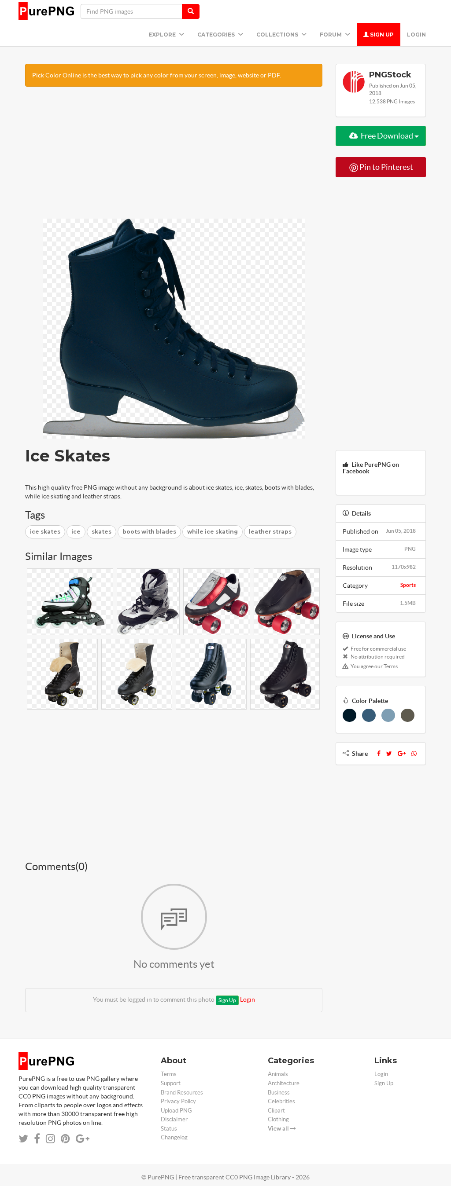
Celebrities (281, 1101)
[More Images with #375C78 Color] (369, 715)
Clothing (278, 1119)
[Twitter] (389, 753)
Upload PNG (176, 1110)
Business (279, 1092)
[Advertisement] (173, 157)
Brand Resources (182, 1092)
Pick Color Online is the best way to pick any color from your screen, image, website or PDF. (156, 75)
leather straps (270, 531)
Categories (216, 34)
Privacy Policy (178, 1101)
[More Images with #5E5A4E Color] (407, 715)
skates (101, 531)
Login (416, 34)
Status (169, 1128)
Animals (278, 1074)
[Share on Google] (82, 1139)
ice (76, 531)
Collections (277, 34)
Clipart (276, 1110)
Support (171, 1083)
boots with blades (149, 531)
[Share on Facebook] (37, 1139)
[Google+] (402, 753)
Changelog (174, 1137)
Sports (408, 585)
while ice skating (212, 531)
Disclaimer (174, 1119)
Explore (162, 34)
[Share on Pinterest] (65, 1139)
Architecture (283, 1083)
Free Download (386, 135)
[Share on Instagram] (50, 1139)
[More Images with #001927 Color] (349, 715)
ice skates (45, 531)
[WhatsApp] (414, 753)
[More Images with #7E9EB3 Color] (388, 715)
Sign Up (381, 34)
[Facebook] (379, 753)
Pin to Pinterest (385, 167)
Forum (331, 34)
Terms (169, 1074)
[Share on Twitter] (23, 1139)
